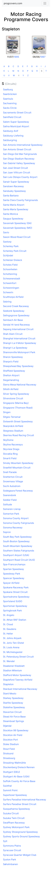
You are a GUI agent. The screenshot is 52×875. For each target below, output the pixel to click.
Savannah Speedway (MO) (17, 227)
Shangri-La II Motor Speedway (19, 343)
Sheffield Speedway (14, 370)
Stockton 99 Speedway (15, 730)
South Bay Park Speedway (17, 536)
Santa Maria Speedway (15, 209)
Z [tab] (28, 75)
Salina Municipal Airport (16, 126)
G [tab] (32, 66)
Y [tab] (23, 75)
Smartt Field (9, 458)
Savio (6, 232)
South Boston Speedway (16, 541)
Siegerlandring (11, 380)
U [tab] (4, 75)
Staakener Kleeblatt (14, 665)
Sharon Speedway (13, 357)
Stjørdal (7, 725)
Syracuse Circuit (12, 850)
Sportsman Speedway (15, 606)
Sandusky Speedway (14, 191)
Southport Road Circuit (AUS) (19, 559)
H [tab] (36, 66)
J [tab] (45, 66)
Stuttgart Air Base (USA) (16, 776)
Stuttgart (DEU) (11, 772)
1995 (16, 56)
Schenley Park (11, 246)
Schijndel (8, 255)
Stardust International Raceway (20, 689)
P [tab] (27, 71)
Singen (7, 412)
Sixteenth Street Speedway (18, 421)
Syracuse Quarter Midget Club (19, 855)
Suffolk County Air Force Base (19, 781)
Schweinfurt (9, 283)
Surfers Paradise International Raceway (24, 799)
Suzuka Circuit (11, 813)
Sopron (7, 532)
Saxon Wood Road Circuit (16, 237)
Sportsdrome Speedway (16, 596)
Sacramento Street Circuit (17, 112)
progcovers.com (13, 3)
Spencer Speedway (13, 578)
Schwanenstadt (11, 278)
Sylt (5, 841)
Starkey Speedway (13, 698)
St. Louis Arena (11, 647)
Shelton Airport (11, 375)
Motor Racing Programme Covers (26, 16)
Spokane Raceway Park (16, 587)
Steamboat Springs (13, 721)
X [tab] (18, 75)
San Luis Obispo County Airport (20, 177)
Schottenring (10, 274)
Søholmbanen (10, 864)
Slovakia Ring (10, 453)
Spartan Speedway (13, 569)
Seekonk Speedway (13, 310)
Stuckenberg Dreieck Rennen (19, 767)
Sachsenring (10, 103)
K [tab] (4, 71)
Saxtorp (7, 241)
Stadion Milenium (12, 670)
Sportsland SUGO (12, 601)
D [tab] (18, 66)
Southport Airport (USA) (16, 555)
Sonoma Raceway (12, 527)
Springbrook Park (12, 610)
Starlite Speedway (13, 702)
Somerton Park (11, 513)
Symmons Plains (12, 845)
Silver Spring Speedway (16, 393)
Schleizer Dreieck (12, 260)
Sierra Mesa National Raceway (19, 384)
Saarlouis (8, 98)
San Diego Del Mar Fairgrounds (20, 154)
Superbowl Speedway (15, 795)
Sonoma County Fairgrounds (18, 523)
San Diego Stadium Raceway (18, 158)
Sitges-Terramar (12, 416)
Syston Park (9, 859)
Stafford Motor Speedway (17, 675)
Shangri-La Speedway (15, 347)
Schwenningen (11, 287)
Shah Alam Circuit (12, 333)
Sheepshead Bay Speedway (18, 366)
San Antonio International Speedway (23, 144)
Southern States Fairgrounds (18, 550)
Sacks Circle (10, 107)
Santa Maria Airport (13, 204)
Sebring (7, 301)
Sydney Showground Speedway (20, 831)
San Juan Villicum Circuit (16, 172)
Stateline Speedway (14, 707)
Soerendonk (9, 495)
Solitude (7, 504)
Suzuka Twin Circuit (14, 818)
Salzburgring (10, 140)
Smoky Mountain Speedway (18, 463)
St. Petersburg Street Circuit (18, 656)
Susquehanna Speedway (16, 808)
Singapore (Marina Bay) (16, 403)
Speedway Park (11, 573)
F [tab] (27, 66)
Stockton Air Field (12, 735)
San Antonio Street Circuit (17, 149)
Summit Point (10, 790)
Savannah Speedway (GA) (17, 223)
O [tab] (23, 71)
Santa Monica (10, 213)
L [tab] (8, 71)
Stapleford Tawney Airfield (17, 679)
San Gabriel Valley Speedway (19, 163)
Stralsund (8, 753)
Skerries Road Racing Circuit (18, 435)
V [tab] (9, 75)
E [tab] (22, 66)
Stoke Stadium (11, 744)
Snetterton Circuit (12, 476)
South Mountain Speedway (17, 546)
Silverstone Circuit (13, 398)
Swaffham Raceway (14, 822)
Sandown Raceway (13, 186)
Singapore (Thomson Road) (18, 407)
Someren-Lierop (12, 509)
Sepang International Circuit (18, 329)
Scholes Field (10, 264)
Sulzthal (7, 785)
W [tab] (14, 75)
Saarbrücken (10, 94)
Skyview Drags (11, 449)
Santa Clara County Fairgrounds (20, 200)
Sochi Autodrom (11, 486)
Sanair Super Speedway (16, 181)
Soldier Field (10, 499)
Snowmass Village (13, 481)
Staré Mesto (9, 693)
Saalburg (8, 89)
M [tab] (13, 71)
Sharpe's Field (10, 361)
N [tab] (18, 71)
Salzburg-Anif (10, 130)
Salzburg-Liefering (13, 135)
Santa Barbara (11, 195)
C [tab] (13, 66)
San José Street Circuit (15, 167)
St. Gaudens (9, 629)
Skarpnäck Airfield (13, 426)
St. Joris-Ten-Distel (13, 642)
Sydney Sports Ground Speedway (21, 836)
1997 (42, 56)
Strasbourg (9, 758)
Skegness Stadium (13, 430)
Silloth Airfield (10, 389)
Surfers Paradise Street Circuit (19, 804)
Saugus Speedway (13, 218)
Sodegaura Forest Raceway (18, 490)
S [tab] (41, 71)
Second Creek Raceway (16, 306)
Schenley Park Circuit (14, 250)
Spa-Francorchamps (14, 564)
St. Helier (8, 633)
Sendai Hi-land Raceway (16, 324)
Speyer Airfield (11, 582)
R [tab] (37, 71)
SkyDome (8, 440)
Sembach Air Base (13, 320)
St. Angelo (8, 615)
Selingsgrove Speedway (16, 315)
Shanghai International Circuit (19, 338)
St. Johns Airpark (12, 638)
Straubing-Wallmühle (14, 762)
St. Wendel (9, 661)
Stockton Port (10, 739)
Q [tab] (32, 71)
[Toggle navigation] (44, 3)
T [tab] (46, 71)
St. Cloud (8, 624)
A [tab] (4, 66)
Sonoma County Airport (16, 518)
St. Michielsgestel (12, 652)
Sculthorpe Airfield (13, 296)
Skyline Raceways (13, 444)
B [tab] (8, 66)
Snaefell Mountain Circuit (16, 467)
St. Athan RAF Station (14, 619)
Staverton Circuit (12, 712)
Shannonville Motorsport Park (19, 352)
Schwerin (8, 292)
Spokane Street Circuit (15, 592)
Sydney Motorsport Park (16, 827)
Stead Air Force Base (14, 716)
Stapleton (11, 29)
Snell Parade (10, 472)
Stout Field (9, 748)
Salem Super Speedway (16, 121)
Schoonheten (10, 269)
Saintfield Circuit (12, 117)
